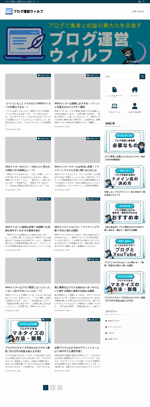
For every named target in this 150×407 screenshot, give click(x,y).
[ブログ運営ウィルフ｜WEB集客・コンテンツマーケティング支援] (24, 11)
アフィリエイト (115, 327)
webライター (114, 321)
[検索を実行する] (142, 76)
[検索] (143, 1)
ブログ (111, 333)
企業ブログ (113, 339)
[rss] (140, 1)
